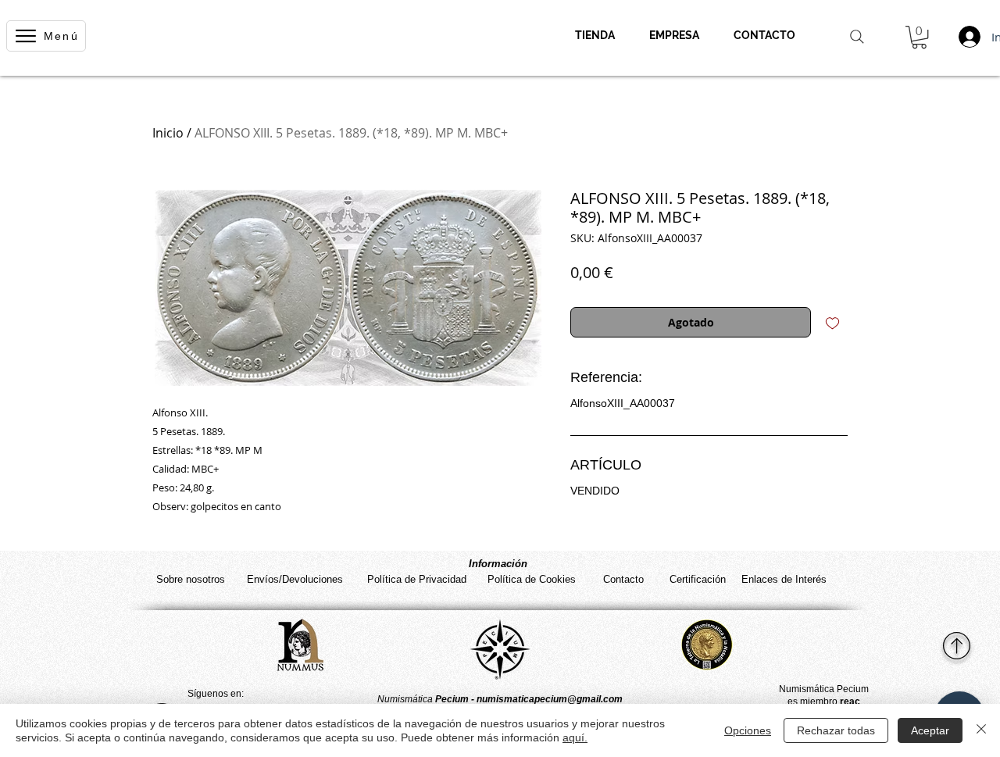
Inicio (168, 132)
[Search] (857, 36)
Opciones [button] (747, 730)
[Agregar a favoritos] (832, 322)
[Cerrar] (981, 730)
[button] (919, 37)
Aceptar (930, 730)
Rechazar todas (836, 730)
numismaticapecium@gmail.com (550, 699)
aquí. (575, 737)
